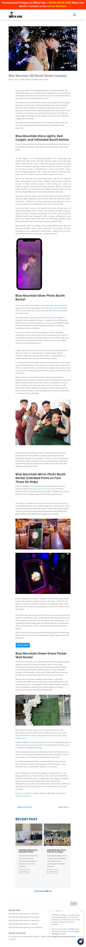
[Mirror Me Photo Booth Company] (43, 549)
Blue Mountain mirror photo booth (43, 489)
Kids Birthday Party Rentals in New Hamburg (25, 927)
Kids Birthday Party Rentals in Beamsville (24, 920)
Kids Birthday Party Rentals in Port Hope (24, 917)
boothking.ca (26, 796)
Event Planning (25, 79)
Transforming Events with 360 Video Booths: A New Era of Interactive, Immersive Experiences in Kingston (57, 855)
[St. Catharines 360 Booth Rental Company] (43, 725)
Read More (24, 871)
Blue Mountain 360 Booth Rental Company (38, 76)
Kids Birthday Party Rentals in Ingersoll (23, 924)
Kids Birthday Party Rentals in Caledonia (24, 914)
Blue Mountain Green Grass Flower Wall (32, 745)
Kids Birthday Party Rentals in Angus (28, 851)
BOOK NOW (22, 645)
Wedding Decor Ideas (40, 79)
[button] (74, 855)
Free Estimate (58, 6)
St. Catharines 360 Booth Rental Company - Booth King (29, 936)
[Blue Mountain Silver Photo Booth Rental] (43, 445)
